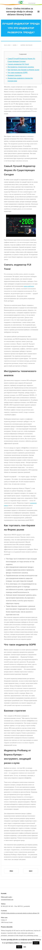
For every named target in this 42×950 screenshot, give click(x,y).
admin (15, 45)
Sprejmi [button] (36, 943)
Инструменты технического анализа (21, 67)
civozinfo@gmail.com (7, 899)
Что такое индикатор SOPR (17, 72)
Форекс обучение (26, 45)
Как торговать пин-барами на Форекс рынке (23, 70)
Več (24, 947)
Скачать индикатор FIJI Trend (18, 64)
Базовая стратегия (14, 75)
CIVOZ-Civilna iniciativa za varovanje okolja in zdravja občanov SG (20, 913)
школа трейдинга (29, 286)
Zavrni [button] (19, 947)
